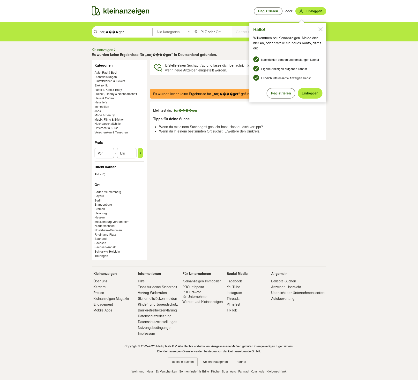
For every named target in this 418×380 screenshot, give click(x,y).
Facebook (234, 281)
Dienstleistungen (106, 77)
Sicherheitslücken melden (157, 298)
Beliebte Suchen (283, 281)
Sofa (225, 371)
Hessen (100, 217)
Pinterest (233, 304)
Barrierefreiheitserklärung (157, 310)
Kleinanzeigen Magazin (111, 298)
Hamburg (101, 213)
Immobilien (102, 106)
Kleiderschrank (276, 371)
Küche (215, 371)
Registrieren (281, 93)
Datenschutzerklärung (155, 315)
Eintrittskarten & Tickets (110, 81)
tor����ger (185, 110)
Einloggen (310, 93)
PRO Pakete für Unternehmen (195, 294)
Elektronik (101, 85)
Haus (150, 371)
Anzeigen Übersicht (286, 286)
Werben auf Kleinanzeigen (202, 301)
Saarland (101, 238)
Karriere (99, 286)
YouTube (233, 286)
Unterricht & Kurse (107, 128)
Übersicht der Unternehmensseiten (298, 292)
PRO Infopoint (193, 286)
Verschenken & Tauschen (111, 132)
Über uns (100, 281)
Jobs (98, 111)
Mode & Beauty (105, 115)
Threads (233, 298)
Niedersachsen (105, 226)
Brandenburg (103, 204)
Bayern (99, 196)
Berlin (98, 200)
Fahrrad (243, 371)
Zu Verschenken (166, 371)
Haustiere (101, 102)
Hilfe (141, 281)
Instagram (234, 292)
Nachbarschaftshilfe (108, 123)
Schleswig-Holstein (107, 251)
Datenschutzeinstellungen (157, 321)
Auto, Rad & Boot (106, 72)
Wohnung (138, 371)
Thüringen (101, 256)
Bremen (100, 209)
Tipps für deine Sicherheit (157, 286)
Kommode (257, 371)
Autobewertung (282, 298)
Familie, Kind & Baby (108, 89)
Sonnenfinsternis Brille (194, 371)
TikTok (232, 310)
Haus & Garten (104, 98)
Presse (98, 292)
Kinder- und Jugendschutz (158, 304)
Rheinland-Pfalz (105, 234)
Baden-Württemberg (108, 192)
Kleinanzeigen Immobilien (202, 281)
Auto (233, 371)
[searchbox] (125, 32)
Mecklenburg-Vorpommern (112, 221)
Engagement (103, 304)
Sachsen (100, 243)
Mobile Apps (102, 310)
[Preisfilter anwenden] (140, 153)
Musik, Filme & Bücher (109, 119)
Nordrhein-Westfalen (108, 230)
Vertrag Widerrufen (152, 292)
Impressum (146, 333)
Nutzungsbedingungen (155, 327)
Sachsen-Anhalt (105, 247)
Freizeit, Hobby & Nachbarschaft (116, 94)
